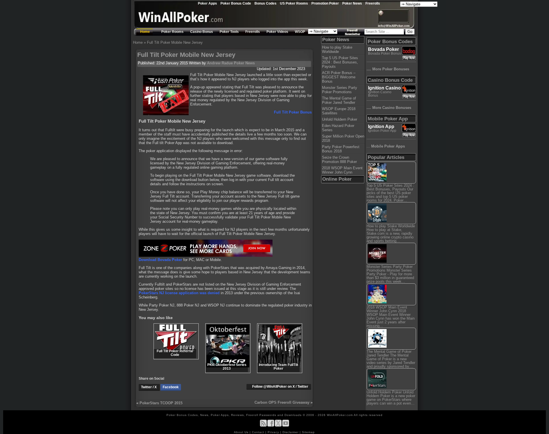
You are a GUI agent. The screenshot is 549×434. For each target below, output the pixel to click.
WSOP (300, 32)
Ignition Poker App (382, 131)
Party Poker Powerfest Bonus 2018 (340, 149)
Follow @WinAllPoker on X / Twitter (280, 387)
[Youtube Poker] (285, 425)
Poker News (352, 3)
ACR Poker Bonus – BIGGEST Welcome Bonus (338, 77)
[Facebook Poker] (270, 425)
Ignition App (381, 126)
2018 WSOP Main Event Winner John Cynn (342, 170)
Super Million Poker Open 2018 (343, 138)
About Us (242, 432)
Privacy (274, 432)
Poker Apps (207, 3)
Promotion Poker (325, 3)
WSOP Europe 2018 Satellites (338, 111)
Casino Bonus (201, 32)
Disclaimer (291, 432)
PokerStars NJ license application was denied (179, 293)
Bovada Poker (383, 49)
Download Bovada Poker (160, 260)
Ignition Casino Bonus (379, 93)
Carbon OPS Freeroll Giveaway (281, 402)
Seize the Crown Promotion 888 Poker (339, 159)
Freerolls (372, 3)
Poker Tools (229, 32)
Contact (258, 432)
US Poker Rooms (294, 3)
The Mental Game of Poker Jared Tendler (339, 100)
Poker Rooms (172, 32)
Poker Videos (277, 32)
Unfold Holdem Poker (339, 119)
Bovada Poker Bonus (384, 53)
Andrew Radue (220, 63)
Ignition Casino (384, 87)
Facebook (171, 387)
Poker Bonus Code (235, 3)
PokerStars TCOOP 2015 (161, 403)
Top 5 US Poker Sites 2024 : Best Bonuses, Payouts (340, 62)
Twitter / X (149, 387)
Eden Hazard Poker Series (338, 128)
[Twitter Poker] (278, 425)
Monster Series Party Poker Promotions (339, 89)
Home (145, 32)
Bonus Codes (265, 3)
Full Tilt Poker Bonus (293, 112)
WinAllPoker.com (340, 415)
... (386, 146)
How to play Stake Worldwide (337, 49)
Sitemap (308, 432)
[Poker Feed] (263, 425)
